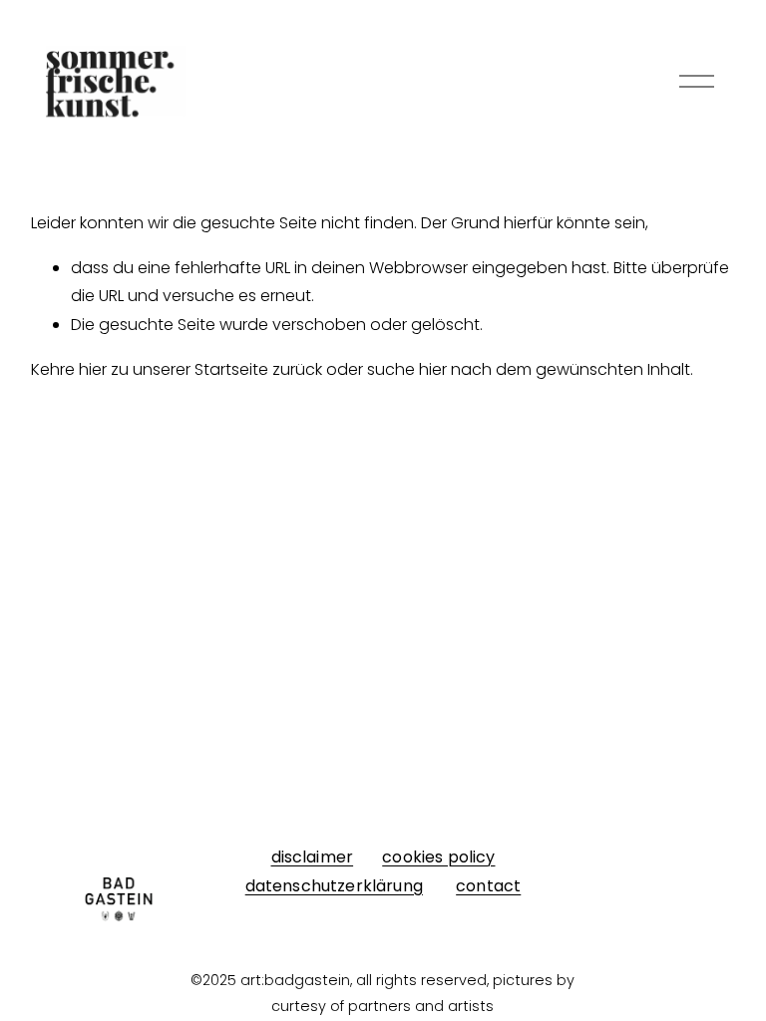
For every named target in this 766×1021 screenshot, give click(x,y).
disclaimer (312, 857)
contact (488, 886)
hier (93, 369)
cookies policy (438, 857)
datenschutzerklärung (334, 886)
